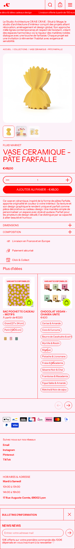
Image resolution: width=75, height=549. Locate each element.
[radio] (14, 323)
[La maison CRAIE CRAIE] (22, 5)
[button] (50, 5)
